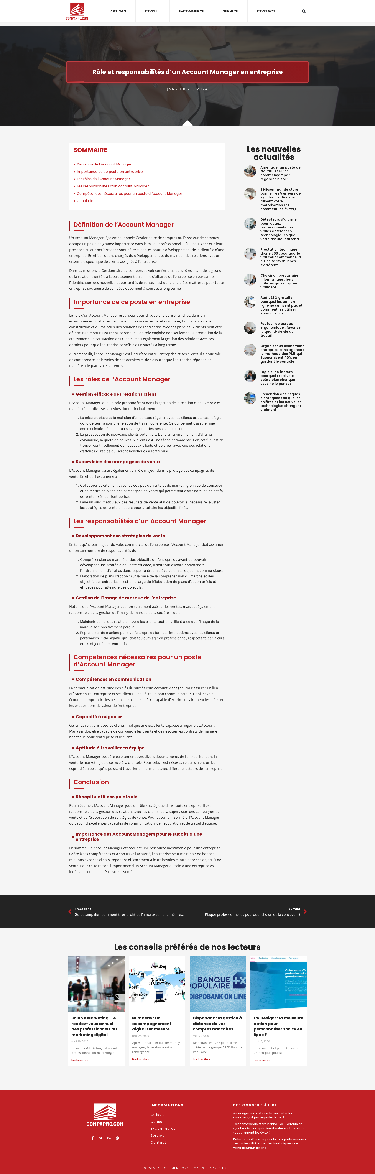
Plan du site (220, 1168)
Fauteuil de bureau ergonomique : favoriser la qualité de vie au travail (281, 329)
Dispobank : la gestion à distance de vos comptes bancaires (217, 1023)
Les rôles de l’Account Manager (103, 178)
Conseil (152, 11)
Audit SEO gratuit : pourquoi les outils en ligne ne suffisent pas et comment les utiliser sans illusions (281, 305)
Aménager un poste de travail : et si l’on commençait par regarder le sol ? (280, 173)
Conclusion (86, 200)
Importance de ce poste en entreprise (110, 171)
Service (230, 11)
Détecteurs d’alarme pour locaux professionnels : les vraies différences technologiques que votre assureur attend (279, 229)
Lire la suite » (79, 1060)
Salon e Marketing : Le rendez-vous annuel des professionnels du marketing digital (94, 1026)
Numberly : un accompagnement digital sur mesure (151, 1023)
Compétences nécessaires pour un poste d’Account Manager (129, 193)
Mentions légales (187, 1168)
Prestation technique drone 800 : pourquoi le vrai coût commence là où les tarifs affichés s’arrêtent (280, 257)
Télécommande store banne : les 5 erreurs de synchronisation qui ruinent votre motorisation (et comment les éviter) (280, 199)
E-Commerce (191, 11)
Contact (266, 11)
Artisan (118, 11)
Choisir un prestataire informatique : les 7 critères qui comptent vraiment (279, 281)
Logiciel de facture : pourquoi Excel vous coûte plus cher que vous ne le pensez (277, 378)
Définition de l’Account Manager (104, 164)
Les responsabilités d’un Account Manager (113, 186)
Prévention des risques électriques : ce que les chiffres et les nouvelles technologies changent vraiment (280, 402)
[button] (303, 11)
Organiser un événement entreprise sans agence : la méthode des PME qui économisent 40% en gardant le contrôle (282, 354)
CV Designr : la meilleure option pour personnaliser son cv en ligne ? (278, 1026)
